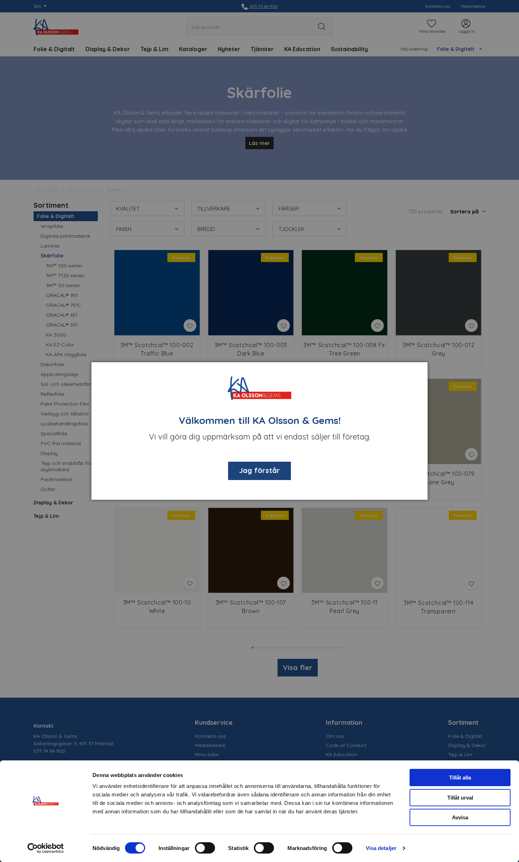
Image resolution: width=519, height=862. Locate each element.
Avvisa (460, 817)
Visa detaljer (381, 848)
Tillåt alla (460, 778)
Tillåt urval (460, 798)
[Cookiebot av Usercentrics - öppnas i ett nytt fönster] (46, 848)
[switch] (205, 848)
